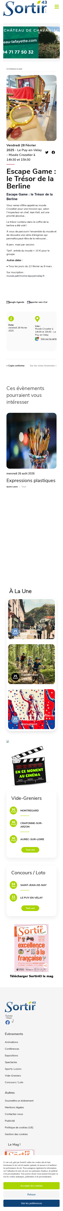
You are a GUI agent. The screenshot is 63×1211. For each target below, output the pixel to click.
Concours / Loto (14, 1082)
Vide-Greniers (13, 1075)
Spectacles (11, 1062)
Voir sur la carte (49, 338)
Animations (11, 1042)
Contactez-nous (14, 1114)
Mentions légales (14, 1107)
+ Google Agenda (15, 302)
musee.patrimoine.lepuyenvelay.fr (25, 276)
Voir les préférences (31, 1203)
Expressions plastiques (30, 480)
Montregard (29, 810)
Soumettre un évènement (19, 1100)
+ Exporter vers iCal (37, 302)
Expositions (11, 1055)
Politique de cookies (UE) (19, 1127)
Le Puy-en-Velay (31, 898)
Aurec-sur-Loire (32, 839)
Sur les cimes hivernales (43, 365)
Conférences (12, 1049)
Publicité (10, 1121)
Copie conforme (15, 365)
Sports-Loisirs (13, 1069)
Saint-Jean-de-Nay (33, 885)
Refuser (31, 1194)
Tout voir (30, 849)
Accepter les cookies (32, 1185)
